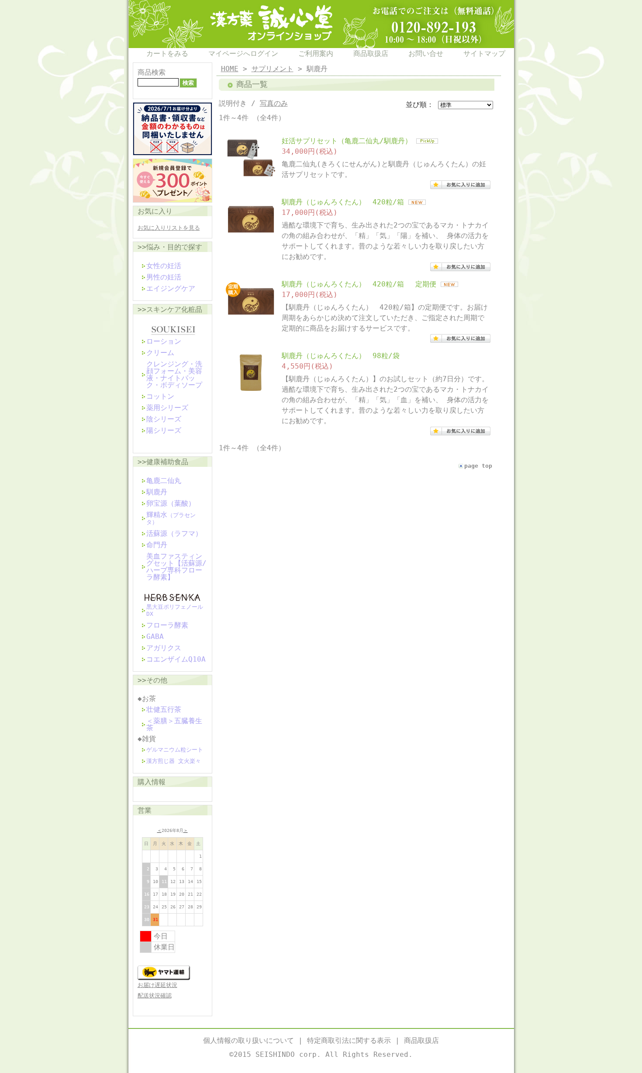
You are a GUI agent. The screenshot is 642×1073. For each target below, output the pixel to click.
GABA (155, 636)
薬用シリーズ (167, 408)
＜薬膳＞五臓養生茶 (174, 724)
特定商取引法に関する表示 (349, 1040)
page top (478, 465)
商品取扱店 (370, 53)
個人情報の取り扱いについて (248, 1040)
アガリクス (163, 648)
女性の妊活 (163, 266)
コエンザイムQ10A (176, 659)
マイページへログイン (243, 53)
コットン (160, 396)
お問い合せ (425, 53)
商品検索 (152, 72)
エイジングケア (170, 288)
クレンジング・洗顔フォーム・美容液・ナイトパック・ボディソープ (174, 374)
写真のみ (274, 103)
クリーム (160, 352)
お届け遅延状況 (157, 985)
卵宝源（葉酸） (170, 503)
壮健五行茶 (163, 709)
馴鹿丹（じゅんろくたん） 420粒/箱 (343, 202)
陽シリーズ (163, 430)
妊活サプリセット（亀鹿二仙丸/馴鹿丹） (347, 141)
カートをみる (167, 53)
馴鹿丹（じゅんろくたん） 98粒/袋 (341, 356)
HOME (229, 69)
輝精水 (171, 518)
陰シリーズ (163, 419)
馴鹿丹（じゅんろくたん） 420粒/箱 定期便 (359, 284)
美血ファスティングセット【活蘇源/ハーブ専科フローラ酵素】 (176, 566)
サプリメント (272, 69)
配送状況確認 (155, 995)
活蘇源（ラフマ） (174, 533)
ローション (163, 341)
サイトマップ (484, 53)
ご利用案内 (315, 53)
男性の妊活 (163, 277)
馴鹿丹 (156, 492)
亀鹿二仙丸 (163, 480)
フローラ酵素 (167, 625)
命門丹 (156, 545)
